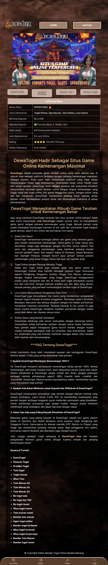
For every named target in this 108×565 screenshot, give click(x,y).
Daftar (40, 563)
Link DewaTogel (46, 221)
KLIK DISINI (40, 147)
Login (94, 563)
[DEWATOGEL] (20, 24)
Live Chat (13, 563)
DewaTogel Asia (71, 436)
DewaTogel (16, 173)
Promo (67, 563)
